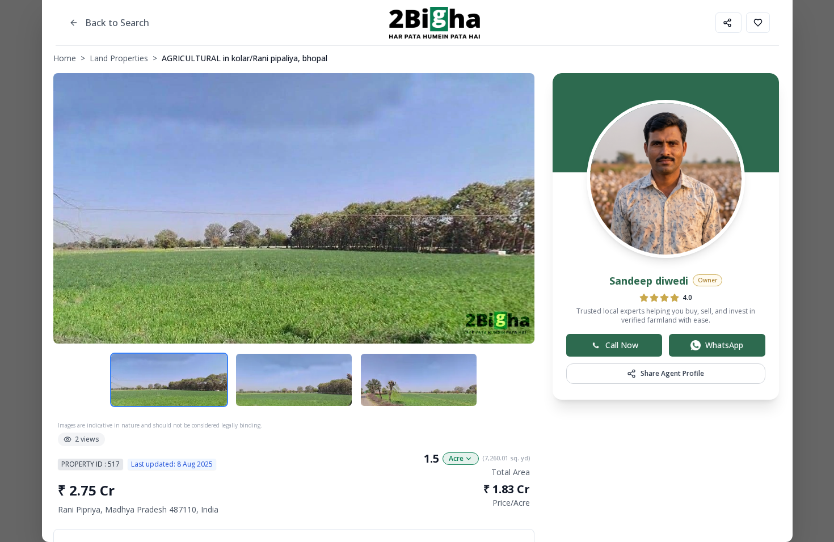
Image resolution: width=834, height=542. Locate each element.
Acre (456, 458)
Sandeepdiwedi (648, 280)
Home (64, 58)
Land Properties (119, 58)
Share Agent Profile (672, 373)
